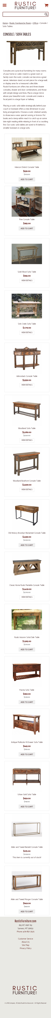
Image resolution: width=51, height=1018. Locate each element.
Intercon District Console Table (27, 167)
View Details (26, 280)
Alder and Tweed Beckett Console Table (27, 847)
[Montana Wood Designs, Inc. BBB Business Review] (25, 980)
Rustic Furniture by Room (20, 23)
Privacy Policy (25, 948)
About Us (25, 942)
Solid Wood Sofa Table (27, 272)
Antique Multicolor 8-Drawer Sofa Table (27, 742)
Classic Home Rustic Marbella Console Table (26, 585)
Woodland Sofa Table (26, 428)
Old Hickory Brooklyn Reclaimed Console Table (27, 533)
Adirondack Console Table (26, 376)
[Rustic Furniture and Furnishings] (25, 5)
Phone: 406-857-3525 (25, 931)
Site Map (25, 945)
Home (5, 23)
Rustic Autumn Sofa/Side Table (26, 637)
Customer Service (25, 939)
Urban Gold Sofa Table (27, 794)
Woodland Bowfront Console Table (27, 481)
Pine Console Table (27, 219)
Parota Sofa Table (26, 690)
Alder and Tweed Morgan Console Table (27, 899)
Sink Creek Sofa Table (27, 324)
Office (35, 23)
